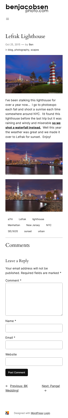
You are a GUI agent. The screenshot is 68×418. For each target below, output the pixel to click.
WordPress (37, 413)
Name (10, 321)
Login (47, 413)
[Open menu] (7, 19)
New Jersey (33, 225)
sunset (28, 231)
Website (11, 354)
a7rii (10, 219)
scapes (35, 49)
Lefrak (22, 219)
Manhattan (14, 225)
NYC (48, 225)
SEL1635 (13, 231)
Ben (31, 44)
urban (41, 231)
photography (21, 49)
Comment (13, 280)
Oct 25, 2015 (12, 44)
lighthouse (38, 219)
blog (10, 49)
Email (10, 337)
